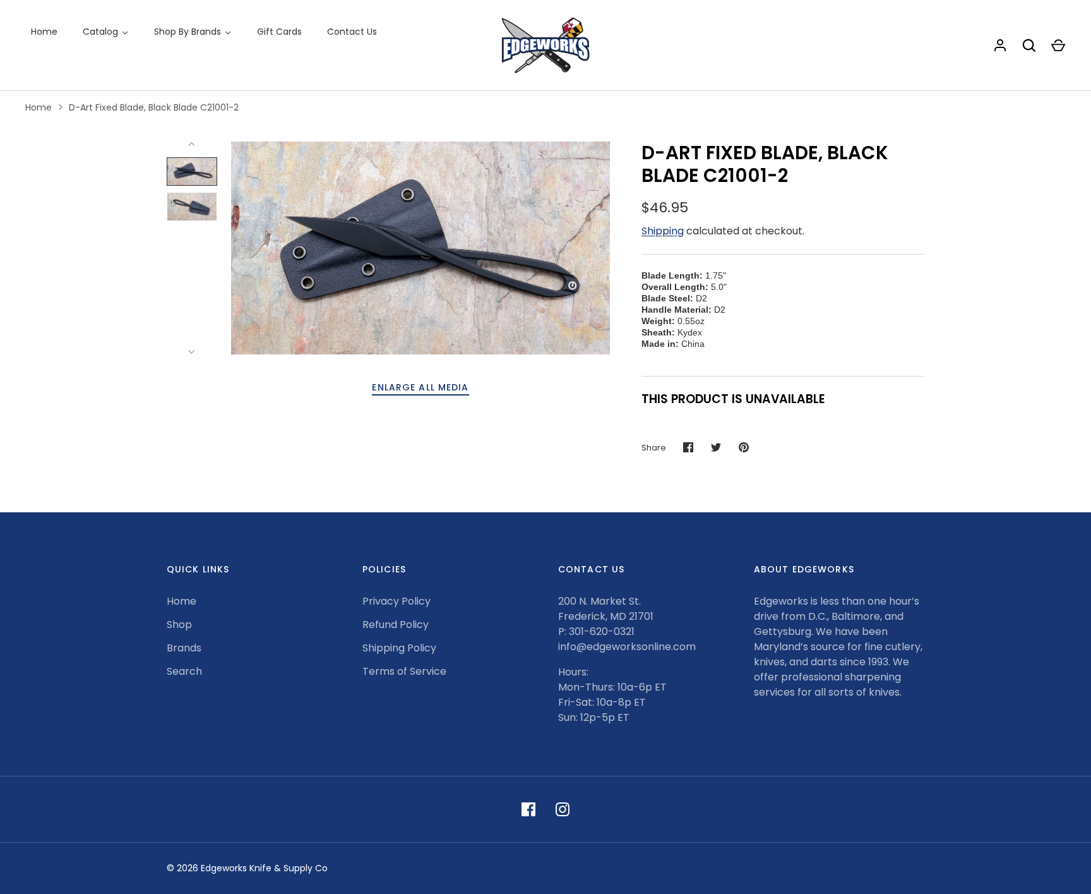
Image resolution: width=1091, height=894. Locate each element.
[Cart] (1058, 45)
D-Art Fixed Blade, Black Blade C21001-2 (154, 107)
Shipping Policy (399, 648)
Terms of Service (404, 671)
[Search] (1029, 45)
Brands (184, 648)
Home (38, 107)
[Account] (1000, 45)
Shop (179, 624)
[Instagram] (562, 809)
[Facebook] (528, 809)
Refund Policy (395, 624)
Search (184, 671)
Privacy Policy (396, 601)
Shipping (662, 231)
